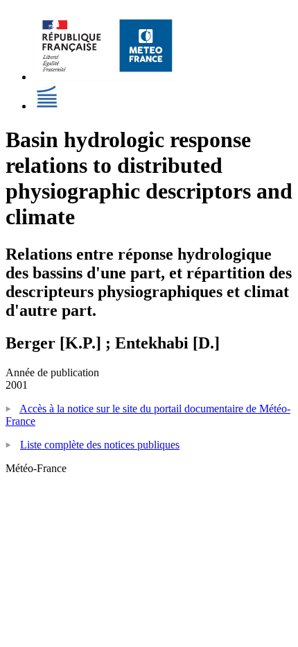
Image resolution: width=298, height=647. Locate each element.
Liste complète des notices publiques (99, 445)
